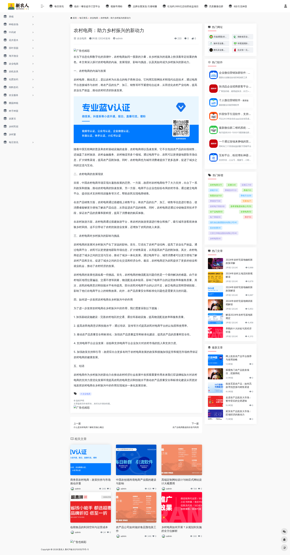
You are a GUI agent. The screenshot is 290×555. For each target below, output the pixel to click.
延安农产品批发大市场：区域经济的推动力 (239, 413)
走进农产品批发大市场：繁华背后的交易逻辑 (239, 399)
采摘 (232, 185)
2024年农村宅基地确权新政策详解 (239, 261)
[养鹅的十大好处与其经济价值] (215, 332)
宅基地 (247, 201)
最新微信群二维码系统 (235, 127)
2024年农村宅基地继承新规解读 (239, 302)
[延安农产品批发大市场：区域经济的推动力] (215, 415)
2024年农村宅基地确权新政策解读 (239, 289)
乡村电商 (215, 238)
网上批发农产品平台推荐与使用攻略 (239, 358)
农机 (214, 190)
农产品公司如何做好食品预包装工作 (136, 529)
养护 (248, 217)
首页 (75, 18)
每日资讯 (83, 18)
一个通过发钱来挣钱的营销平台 (235, 141)
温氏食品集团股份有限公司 (223, 222)
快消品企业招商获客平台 (235, 86)
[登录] (285, 6)
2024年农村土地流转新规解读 (239, 275)
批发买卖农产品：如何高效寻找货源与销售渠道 (239, 385)
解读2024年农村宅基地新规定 (239, 316)
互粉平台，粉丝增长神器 (235, 155)
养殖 (247, 190)
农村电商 (216, 185)
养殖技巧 (215, 201)
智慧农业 (216, 195)
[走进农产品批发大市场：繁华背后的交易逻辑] (215, 401)
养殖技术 (230, 190)
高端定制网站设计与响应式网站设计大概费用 (181, 481)
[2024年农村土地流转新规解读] (215, 277)
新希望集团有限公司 (241, 206)
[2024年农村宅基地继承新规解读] (215, 304)
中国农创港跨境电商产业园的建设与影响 (136, 481)
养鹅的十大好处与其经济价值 (239, 330)
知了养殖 (215, 217)
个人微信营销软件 (234, 100)
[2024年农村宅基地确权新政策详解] (215, 263)
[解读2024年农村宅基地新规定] (215, 318)
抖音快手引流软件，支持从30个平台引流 (235, 114)
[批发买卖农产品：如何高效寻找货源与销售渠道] (215, 387)
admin (119, 38)
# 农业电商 (85, 394)
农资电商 (246, 211)
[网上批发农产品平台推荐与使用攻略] (215, 360)
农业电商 (94, 18)
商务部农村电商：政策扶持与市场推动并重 (90, 481)
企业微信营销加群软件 (235, 72)
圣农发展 (215, 227)
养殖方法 (246, 195)
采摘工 (246, 185)
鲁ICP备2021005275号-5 (77, 549)
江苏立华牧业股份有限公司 (223, 233)
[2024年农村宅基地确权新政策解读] (215, 291)
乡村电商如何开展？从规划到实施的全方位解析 (181, 529)
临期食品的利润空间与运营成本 (89, 527)
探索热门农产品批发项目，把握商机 (237, 371)
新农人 (61, 549)
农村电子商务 (217, 206)
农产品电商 (216, 211)
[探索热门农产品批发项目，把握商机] (215, 373)
